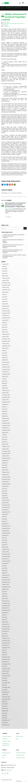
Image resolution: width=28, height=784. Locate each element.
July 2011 (4, 650)
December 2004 (6, 696)
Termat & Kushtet (20, 755)
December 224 (5, 720)
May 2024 (4, 327)
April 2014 (4, 596)
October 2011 (5, 645)
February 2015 (5, 575)
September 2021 (6, 402)
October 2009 (5, 671)
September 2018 (6, 484)
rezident (15, 23)
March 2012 (5, 636)
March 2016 (5, 547)
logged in (9, 193)
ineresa (4, 23)
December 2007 (6, 682)
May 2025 (4, 299)
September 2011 (6, 647)
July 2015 (4, 565)
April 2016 (4, 544)
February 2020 (5, 446)
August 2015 (5, 563)
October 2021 (5, 399)
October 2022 (5, 371)
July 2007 (4, 685)
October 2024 (5, 315)
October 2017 (5, 509)
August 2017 (5, 514)
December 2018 (6, 477)
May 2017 (4, 521)
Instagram (5, 773)
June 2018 (4, 491)
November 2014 (6, 582)
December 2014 (6, 579)
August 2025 (5, 292)
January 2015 (5, 577)
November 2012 (6, 629)
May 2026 (4, 271)
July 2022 (4, 378)
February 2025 (5, 306)
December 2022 (6, 367)
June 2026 (4, 268)
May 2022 (4, 383)
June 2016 (4, 540)
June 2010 (4, 666)
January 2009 (5, 673)
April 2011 (4, 654)
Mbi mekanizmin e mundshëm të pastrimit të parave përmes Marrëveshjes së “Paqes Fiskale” (15, 204)
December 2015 (6, 554)
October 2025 (5, 287)
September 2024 (6, 318)
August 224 (5, 722)
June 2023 (4, 353)
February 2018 (5, 500)
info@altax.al (9, 770)
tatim (22, 23)
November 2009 (6, 668)
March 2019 (5, 470)
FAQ (3, 757)
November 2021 (6, 397)
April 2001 (4, 717)
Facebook (2, 185)
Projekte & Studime (6, 736)
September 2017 (6, 512)
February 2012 (5, 638)
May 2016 (4, 542)
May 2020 (4, 439)
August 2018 (5, 486)
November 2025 (6, 285)
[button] (20, 3)
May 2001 (4, 715)
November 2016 (6, 528)
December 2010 (6, 657)
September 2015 (6, 561)
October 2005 (5, 692)
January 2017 (5, 523)
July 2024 (4, 322)
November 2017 (6, 507)
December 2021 (6, 395)
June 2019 (4, 463)
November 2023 (6, 341)
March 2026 (5, 275)
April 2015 (4, 572)
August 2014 (5, 589)
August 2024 (5, 320)
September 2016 (6, 533)
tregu (6, 24)
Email (12, 185)
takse (19, 23)
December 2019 (6, 451)
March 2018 (5, 498)
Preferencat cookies (20, 757)
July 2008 (4, 678)
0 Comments (6, 26)
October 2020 (5, 427)
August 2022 (5, 376)
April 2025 (4, 301)
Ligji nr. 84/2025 (9, 208)
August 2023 (5, 348)
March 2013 (5, 622)
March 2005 (5, 694)
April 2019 (4, 467)
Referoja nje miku (6, 752)
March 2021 (5, 416)
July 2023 (4, 350)
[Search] (25, 228)
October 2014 (5, 584)
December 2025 (6, 282)
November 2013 (6, 605)
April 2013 (4, 619)
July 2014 (4, 591)
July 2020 (4, 434)
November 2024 (6, 313)
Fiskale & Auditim (6, 741)
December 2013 (6, 603)
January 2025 (5, 308)
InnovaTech (24, 781)
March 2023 (5, 360)
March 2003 (5, 703)
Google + (10, 185)
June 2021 (4, 409)
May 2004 (4, 701)
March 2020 (5, 444)
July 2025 (4, 294)
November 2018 (6, 479)
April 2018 (4, 495)
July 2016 (4, 537)
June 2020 (4, 437)
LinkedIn (7, 185)
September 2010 (6, 664)
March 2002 (5, 708)
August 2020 (5, 432)
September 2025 (6, 289)
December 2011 (6, 640)
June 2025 (4, 296)
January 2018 (5, 502)
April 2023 (4, 357)
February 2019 (5, 472)
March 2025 (5, 303)
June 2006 (4, 689)
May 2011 (4, 652)
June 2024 (4, 324)
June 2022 (4, 381)
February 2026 (5, 278)
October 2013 (5, 608)
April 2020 (4, 441)
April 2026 (4, 273)
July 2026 (4, 266)
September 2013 (6, 610)
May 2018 (4, 493)
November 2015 (6, 556)
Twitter (5, 185)
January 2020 (5, 449)
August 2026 (5, 264)
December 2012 (6, 626)
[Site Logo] (5, 3)
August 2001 (5, 710)
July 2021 (4, 406)
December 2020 (6, 423)
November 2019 (6, 453)
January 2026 (5, 280)
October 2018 (5, 481)
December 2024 (6, 310)
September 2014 (6, 586)
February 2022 (5, 390)
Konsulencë (4, 738)
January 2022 (5, 392)
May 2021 (4, 411)
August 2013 (5, 612)
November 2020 (6, 425)
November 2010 (6, 659)
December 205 (5, 724)
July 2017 (4, 516)
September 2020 (6, 430)
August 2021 (5, 404)
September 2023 (6, 346)
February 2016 (5, 549)
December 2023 (6, 339)
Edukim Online (6, 22)
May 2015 (4, 570)
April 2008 (4, 680)
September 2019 (6, 458)
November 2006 (6, 687)
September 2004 (6, 699)
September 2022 (6, 374)
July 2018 (4, 488)
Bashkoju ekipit (19, 736)
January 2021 (5, 420)
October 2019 (5, 455)
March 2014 (5, 598)
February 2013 (5, 624)
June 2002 (4, 706)
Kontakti (4, 755)
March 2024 (5, 332)
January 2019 (5, 474)
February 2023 (5, 362)
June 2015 (4, 568)
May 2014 (4, 594)
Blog (17, 738)
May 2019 (4, 465)
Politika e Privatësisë (20, 752)
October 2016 (5, 530)
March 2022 (5, 388)
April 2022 (4, 385)
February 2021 (5, 418)
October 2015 (5, 558)
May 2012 (4, 633)
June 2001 (4, 713)
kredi (12, 23)
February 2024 (5, 334)
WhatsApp (15, 185)
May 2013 (4, 617)
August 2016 (5, 535)
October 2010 (5, 661)
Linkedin (8, 773)
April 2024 (4, 329)
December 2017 (6, 505)
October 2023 (5, 343)
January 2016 (5, 551)
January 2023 (5, 364)
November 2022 (6, 369)
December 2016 (6, 526)
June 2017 (4, 519)
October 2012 (5, 631)
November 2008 (6, 675)
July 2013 (4, 615)
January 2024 (5, 336)
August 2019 (5, 460)
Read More (8, 216)
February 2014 (5, 601)
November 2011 (6, 643)
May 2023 (4, 355)
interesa (8, 23)
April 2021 (4, 413)
